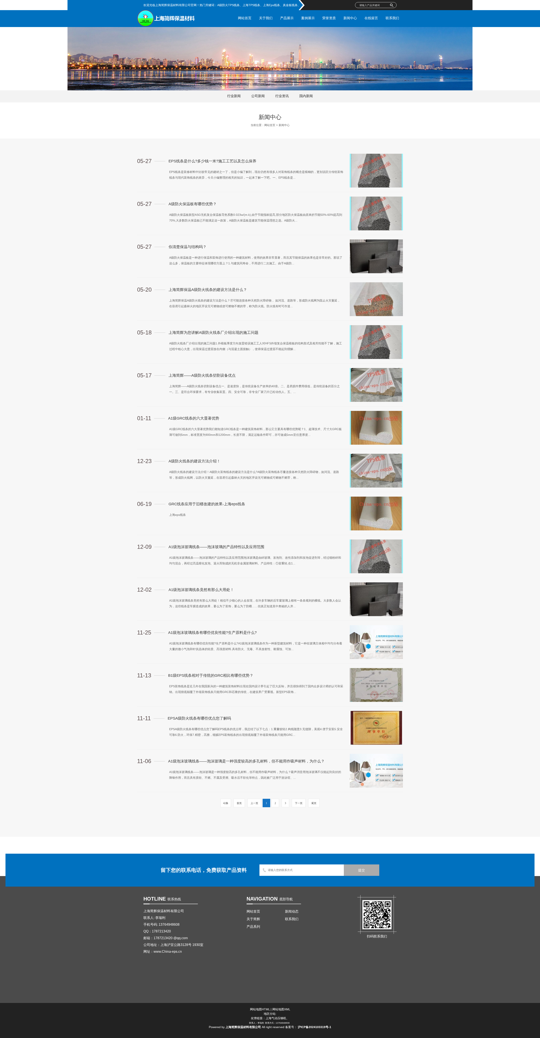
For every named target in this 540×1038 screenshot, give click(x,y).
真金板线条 (290, 5)
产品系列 (253, 926)
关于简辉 (253, 919)
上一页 (254, 803)
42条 (225, 803)
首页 (239, 803)
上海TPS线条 (251, 5)
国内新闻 (306, 96)
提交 (361, 870)
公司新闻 (258, 96)
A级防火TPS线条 (228, 5)
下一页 (298, 803)
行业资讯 (282, 96)
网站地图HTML (260, 1009)
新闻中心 (284, 125)
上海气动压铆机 (276, 1018)
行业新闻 (234, 96)
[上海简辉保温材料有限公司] (166, 25)
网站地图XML (281, 1009)
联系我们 (291, 919)
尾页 (313, 803)
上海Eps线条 (271, 5)
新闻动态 (291, 911)
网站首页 (269, 125)
